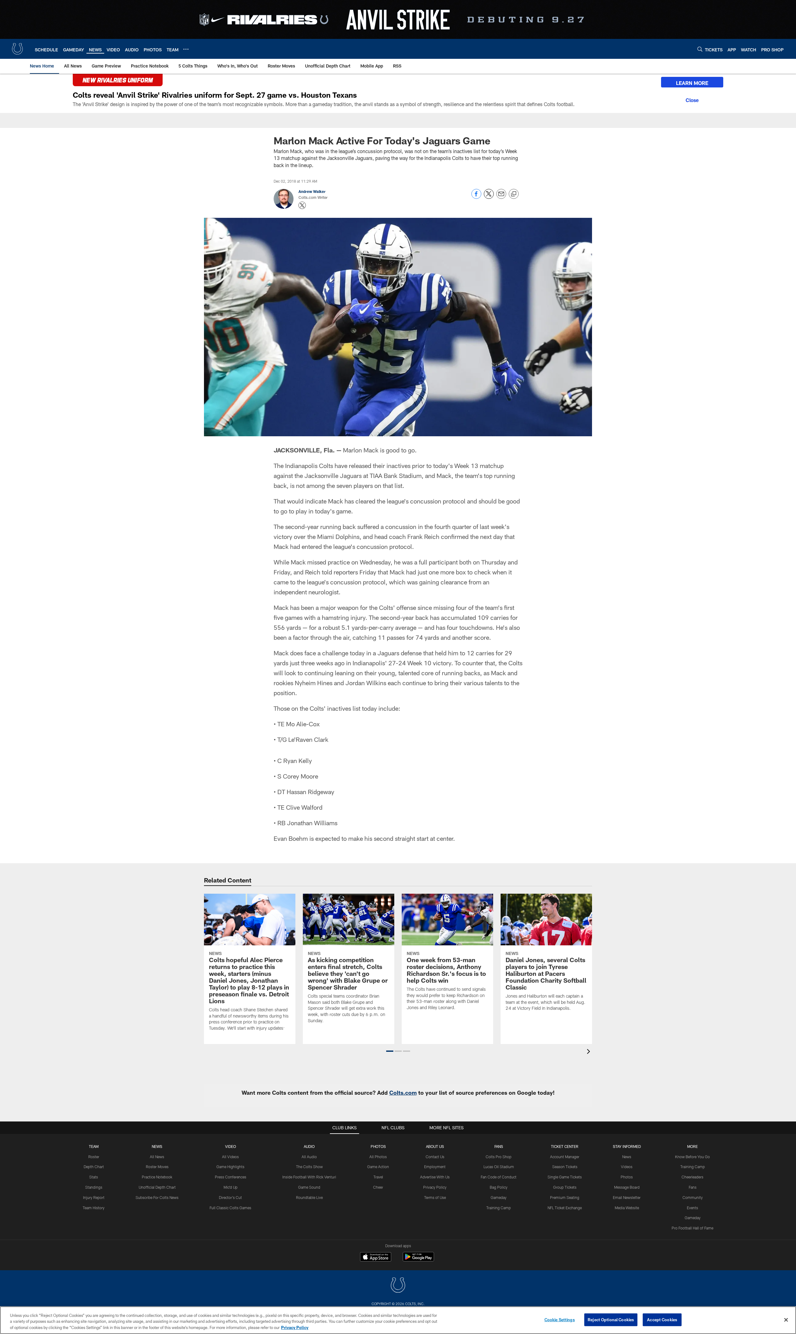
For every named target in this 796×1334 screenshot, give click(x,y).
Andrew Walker (312, 191)
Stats (93, 1177)
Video (230, 1146)
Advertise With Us (435, 1177)
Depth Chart (94, 1166)
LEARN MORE (692, 83)
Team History (93, 1207)
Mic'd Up (231, 1187)
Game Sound (309, 1187)
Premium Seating (564, 1197)
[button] (390, 1051)
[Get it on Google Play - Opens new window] (418, 1259)
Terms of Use (435, 1197)
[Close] (692, 99)
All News (157, 1156)
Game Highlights (230, 1166)
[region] (398, 1320)
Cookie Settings (559, 1319)
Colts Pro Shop (498, 1156)
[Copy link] (514, 194)
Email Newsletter (627, 1197)
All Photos (378, 1156)
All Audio (309, 1156)
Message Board (627, 1187)
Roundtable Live (309, 1197)
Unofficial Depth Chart (157, 1187)
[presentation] (589, 1052)
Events (692, 1207)
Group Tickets (564, 1187)
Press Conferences (230, 1177)
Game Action (378, 1166)
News (157, 1146)
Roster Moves (157, 1166)
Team (94, 1146)
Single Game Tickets (565, 1177)
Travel (378, 1177)
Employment (435, 1166)
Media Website (627, 1207)
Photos (378, 1146)
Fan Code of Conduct (498, 1177)
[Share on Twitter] (489, 197)
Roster (93, 1156)
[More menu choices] (185, 49)
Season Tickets (564, 1166)
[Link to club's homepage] (17, 48)
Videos (626, 1166)
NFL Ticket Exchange (565, 1207)
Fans (692, 1187)
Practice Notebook (157, 1177)
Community (693, 1197)
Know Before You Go (692, 1156)
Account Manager (564, 1156)
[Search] (699, 49)
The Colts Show (309, 1166)
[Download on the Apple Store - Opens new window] (375, 1257)
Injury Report (93, 1197)
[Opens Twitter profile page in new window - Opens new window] (302, 205)
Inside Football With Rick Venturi (309, 1177)
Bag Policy (498, 1187)
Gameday (499, 1197)
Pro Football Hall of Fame (692, 1228)
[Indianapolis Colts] (398, 1286)
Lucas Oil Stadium (499, 1166)
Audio (309, 1146)
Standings (93, 1187)
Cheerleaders (692, 1177)
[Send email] (501, 197)
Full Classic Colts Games (230, 1207)
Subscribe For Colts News (157, 1197)
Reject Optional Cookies (611, 1319)
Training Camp (498, 1207)
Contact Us (435, 1156)
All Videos (230, 1156)
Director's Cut (230, 1197)
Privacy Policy (435, 1187)
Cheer (378, 1187)
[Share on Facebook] (476, 197)
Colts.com (403, 1092)
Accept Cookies (662, 1319)
